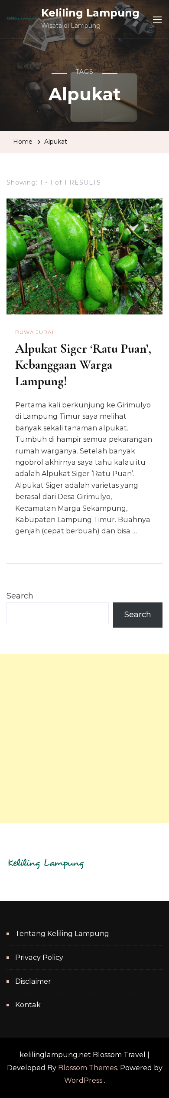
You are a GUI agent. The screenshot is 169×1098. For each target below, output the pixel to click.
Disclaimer (33, 981)
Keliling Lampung (90, 13)
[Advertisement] (84, 738)
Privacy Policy (39, 957)
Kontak (28, 1005)
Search (19, 596)
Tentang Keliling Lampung (62, 933)
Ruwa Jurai (34, 332)
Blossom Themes (87, 1068)
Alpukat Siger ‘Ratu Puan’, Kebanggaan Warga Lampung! (83, 365)
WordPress (83, 1080)
